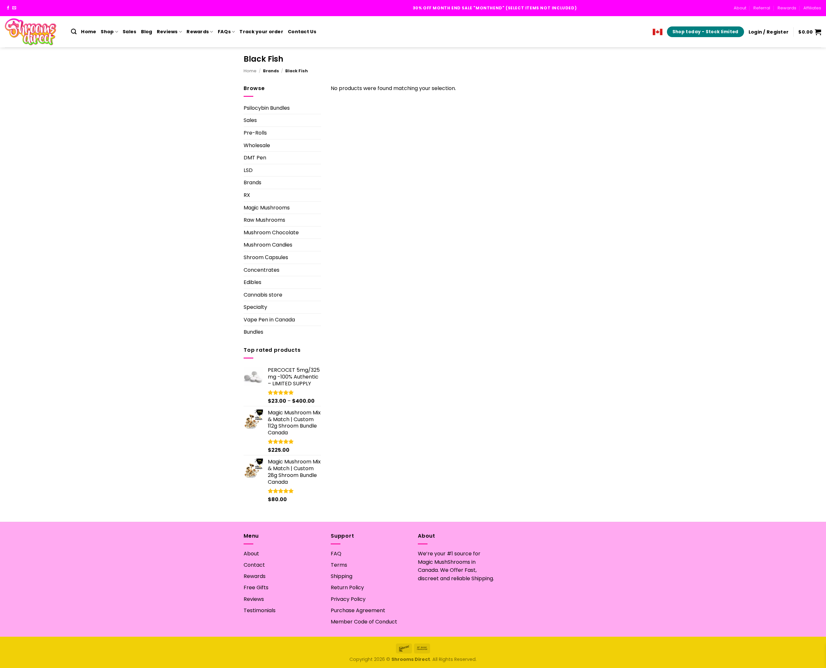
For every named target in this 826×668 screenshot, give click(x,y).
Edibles (252, 282)
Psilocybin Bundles (267, 108)
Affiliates (812, 8)
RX (247, 195)
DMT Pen (255, 157)
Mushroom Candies (268, 244)
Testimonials (260, 610)
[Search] (73, 31)
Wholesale (257, 145)
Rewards (787, 8)
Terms (339, 565)
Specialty (255, 307)
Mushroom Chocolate (271, 232)
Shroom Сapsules (266, 257)
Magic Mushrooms (267, 207)
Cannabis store (263, 295)
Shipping (341, 576)
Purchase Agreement (358, 610)
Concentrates (261, 270)
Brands (252, 182)
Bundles (253, 332)
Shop (107, 31)
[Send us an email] (14, 8)
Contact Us (302, 31)
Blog (146, 31)
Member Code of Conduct (364, 621)
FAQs (224, 31)
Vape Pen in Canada (269, 319)
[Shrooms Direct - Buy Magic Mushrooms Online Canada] (33, 31)
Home (88, 31)
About (740, 8)
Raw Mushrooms (264, 220)
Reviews (167, 31)
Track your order (261, 31)
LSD (248, 170)
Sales (129, 31)
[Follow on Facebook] (8, 8)
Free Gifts (256, 587)
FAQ (336, 553)
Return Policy (347, 587)
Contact (254, 565)
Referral (761, 8)
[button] (769, 32)
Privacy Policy (348, 599)
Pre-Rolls (255, 133)
